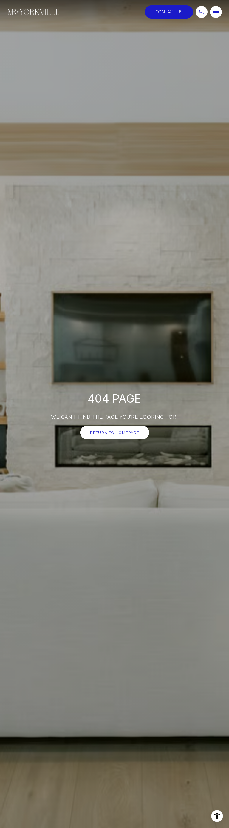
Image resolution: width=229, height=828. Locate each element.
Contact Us (169, 12)
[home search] (202, 12)
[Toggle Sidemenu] (216, 12)
